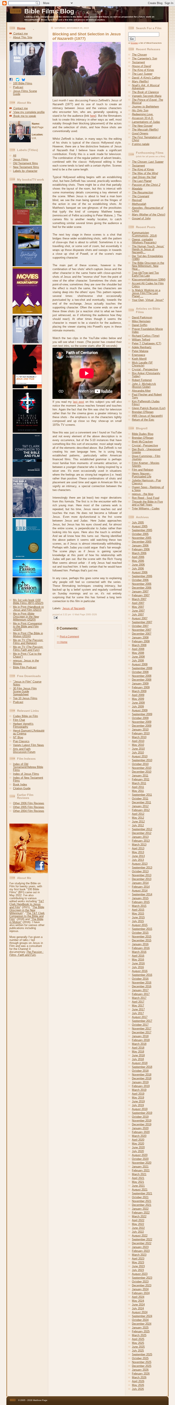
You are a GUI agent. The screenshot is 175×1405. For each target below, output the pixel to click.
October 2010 (140, 764)
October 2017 (140, 1024)
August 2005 (139, 526)
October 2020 (140, 1159)
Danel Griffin (139, 325)
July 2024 (138, 1308)
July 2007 (138, 614)
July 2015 (138, 921)
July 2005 (138, 522)
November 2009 (141, 721)
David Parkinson (142, 317)
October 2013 (140, 871)
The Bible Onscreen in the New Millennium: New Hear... (148, 265)
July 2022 (138, 1231)
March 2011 (139, 783)
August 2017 (139, 1017)
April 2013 (138, 848)
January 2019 (140, 1082)
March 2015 (139, 905)
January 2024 (140, 1289)
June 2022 (138, 1228)
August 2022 (139, 1235)
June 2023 (138, 1266)
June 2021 (138, 1185)
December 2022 (141, 1243)
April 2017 (138, 1001)
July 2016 (138, 967)
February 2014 (141, 886)
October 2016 (140, 978)
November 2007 (141, 629)
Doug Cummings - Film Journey (146, 457)
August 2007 (139, 618)
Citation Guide (22, 788)
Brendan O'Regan (142, 412)
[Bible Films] (27, 76)
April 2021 (138, 1178)
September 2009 (142, 714)
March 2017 (139, 997)
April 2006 (138, 557)
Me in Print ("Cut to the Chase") (27, 655)
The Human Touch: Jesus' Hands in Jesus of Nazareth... (148, 249)
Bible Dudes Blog (142, 434)
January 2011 (140, 775)
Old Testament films (25, 163)
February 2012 (141, 810)
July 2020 (138, 1151)
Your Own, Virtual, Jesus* (148, 300)
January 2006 (140, 545)
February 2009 (141, 687)
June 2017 (138, 1009)
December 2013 (141, 879)
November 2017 (141, 1028)
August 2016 (139, 971)
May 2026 (138, 1385)
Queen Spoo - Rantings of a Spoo (148, 489)
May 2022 (138, 1224)
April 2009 (138, 695)
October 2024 (140, 1320)
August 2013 (139, 863)
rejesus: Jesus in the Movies (26, 662)
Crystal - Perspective (145, 369)
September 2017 (142, 1020)
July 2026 (138, 1389)
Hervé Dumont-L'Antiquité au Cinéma (28, 732)
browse (134, 43)
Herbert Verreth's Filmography (23, 725)
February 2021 (141, 1170)
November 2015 (141, 936)
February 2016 (141, 948)
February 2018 (141, 1040)
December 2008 (141, 679)
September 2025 (142, 1354)
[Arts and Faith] (25, 265)
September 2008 (142, 668)
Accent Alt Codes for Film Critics (148, 285)
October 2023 (140, 1281)
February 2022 (141, 1212)
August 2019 (139, 1109)
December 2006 (141, 587)
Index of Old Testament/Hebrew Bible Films (28, 767)
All (14, 155)
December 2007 (141, 633)
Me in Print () (28, 608)
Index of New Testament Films (28, 779)
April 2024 (138, 1297)
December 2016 (141, 986)
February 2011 (140, 779)
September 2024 (142, 1316)
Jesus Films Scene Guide (25, 92)
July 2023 (138, 1270)
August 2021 (139, 1189)
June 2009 (138, 702)
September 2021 (142, 1193)
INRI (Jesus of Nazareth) (147, 415)
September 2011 (142, 794)
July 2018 (138, 1059)
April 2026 (138, 1381)
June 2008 (138, 656)
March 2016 (139, 951)
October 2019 (140, 1116)
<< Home (62, 642)
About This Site (22, 37)
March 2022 (139, 1216)
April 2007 (138, 603)
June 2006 (138, 564)
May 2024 (138, 1300)
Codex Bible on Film (25, 716)
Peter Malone (140, 351)
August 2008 (139, 664)
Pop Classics (21, 741)
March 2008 (139, 645)
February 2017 (141, 994)
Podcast (18, 87)
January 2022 (140, 1208)
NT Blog (18, 737)
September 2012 (142, 829)
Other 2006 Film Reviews (28, 803)
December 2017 (141, 1032)
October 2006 (140, 580)
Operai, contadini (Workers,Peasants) (144, 241)
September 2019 (142, 1113)
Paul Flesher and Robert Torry (147, 396)
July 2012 (138, 825)
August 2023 (139, 1274)
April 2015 (138, 909)
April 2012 (138, 813)
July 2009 (138, 706)
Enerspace (138, 355)
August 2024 (139, 1312)
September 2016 (142, 974)
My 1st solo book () (28, 601)
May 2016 (138, 959)
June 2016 (138, 963)
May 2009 (138, 698)
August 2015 (139, 925)
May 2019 (138, 1097)
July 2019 (138, 1105)
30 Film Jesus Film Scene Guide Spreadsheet (25, 691)
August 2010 (139, 756)
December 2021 (141, 1205)
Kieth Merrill (139, 358)
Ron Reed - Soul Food (145, 497)
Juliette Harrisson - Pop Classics (146, 482)
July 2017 (138, 1013)
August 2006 (139, 572)
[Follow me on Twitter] (17, 80)
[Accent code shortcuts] (33, 28)
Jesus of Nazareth (73, 608)
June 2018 (138, 1055)
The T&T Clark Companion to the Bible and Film (27, 916)
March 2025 (139, 1335)
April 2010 (138, 741)
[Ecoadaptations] (25, 223)
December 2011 (141, 802)
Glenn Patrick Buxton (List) (148, 408)
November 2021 (141, 1201)
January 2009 (140, 683)
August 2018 (139, 1063)
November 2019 (141, 1120)
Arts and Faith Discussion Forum (24, 750)
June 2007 (138, 610)
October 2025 (140, 1358)
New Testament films (26, 167)
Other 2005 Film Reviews (28, 807)
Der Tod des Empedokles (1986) (147, 258)
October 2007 (140, 626)
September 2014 (142, 894)
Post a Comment (69, 636)
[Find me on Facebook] (11, 80)
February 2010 (141, 733)
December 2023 (141, 1285)
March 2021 (139, 1174)
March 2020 (139, 1136)
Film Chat (19, 720)
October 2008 (140, 672)
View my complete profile (29, 112)
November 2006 (141, 583)
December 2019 (141, 1124)
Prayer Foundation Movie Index (147, 330)
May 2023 (138, 1262)
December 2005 (141, 541)
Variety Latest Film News (28, 745)
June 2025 (138, 1346)
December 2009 (141, 725)
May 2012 (138, 817)
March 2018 (139, 1043)
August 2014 (139, 890)
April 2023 (138, 1258)
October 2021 (140, 1197)
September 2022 (142, 1239)
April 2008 (138, 649)
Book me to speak (24, 116)
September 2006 (142, 576)
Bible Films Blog (49, 11)
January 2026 (140, 1369)
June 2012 (138, 821)
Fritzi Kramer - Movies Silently (145, 464)
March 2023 (139, 1254)
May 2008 (138, 652)
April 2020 (138, 1139)
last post (78, 401)
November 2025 (141, 1362)
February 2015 (141, 902)
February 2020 (141, 1132)
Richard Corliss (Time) (145, 335)
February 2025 (141, 1331)
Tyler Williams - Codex (146, 508)
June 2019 (138, 1101)
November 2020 (141, 1162)
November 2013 (141, 875)
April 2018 (138, 1047)
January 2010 (140, 729)
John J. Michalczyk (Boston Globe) (144, 385)
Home (21, 28)
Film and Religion (142, 469)
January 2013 (140, 836)
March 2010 (139, 737)
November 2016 (141, 982)
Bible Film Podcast (24, 667)
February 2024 (141, 1293)
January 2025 (140, 1327)
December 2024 (141, 1323)
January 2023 (140, 1247)
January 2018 (140, 1036)
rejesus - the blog (142, 494)
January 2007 (140, 591)
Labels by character (25, 171)
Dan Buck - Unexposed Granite (146, 451)
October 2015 (140, 932)
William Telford (141, 339)
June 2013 (138, 856)
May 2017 (138, 1005)
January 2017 (140, 990)
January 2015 (140, 898)
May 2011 (138, 790)
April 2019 (138, 1093)
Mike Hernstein (141, 321)
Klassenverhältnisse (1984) (148, 279)
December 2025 (141, 1366)
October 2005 (140, 534)
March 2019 (139, 1089)
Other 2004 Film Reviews (28, 811)
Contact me (20, 33)
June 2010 (138, 748)
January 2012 (140, 806)
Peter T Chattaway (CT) (146, 343)
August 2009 (139, 710)
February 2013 (141, 840)
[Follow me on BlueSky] (23, 80)
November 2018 (141, 1074)
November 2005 (141, 537)
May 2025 (138, 1343)
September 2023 (142, 1277)
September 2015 (142, 928)
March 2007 (139, 599)
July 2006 (138, 568)
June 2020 (138, 1147)
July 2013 (138, 859)
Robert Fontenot (142, 380)
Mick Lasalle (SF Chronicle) (142, 364)
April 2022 (138, 1220)
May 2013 (138, 852)
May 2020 (138, 1143)
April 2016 (138, 955)
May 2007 (138, 606)
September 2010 (142, 760)
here (92, 115)
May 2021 (138, 1182)
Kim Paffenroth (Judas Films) (146, 403)
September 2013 (142, 867)
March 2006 (139, 553)
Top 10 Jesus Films (25, 698)
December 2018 (141, 1078)
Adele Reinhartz (142, 347)
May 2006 (138, 560)
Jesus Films (20, 159)
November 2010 (141, 767)
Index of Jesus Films (26, 773)
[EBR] (25, 558)
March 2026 (139, 1377)
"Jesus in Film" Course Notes (27, 683)
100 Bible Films (22, 83)
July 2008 (138, 660)
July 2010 (138, 752)
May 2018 (138, 1051)
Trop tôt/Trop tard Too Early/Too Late (145, 274)
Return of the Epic (143, 419)
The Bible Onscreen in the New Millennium (26, 910)
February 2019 (141, 1086)
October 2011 (140, 798)
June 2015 (138, 917)
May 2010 (138, 744)
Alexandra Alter (141, 390)
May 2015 (138, 913)
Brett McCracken (142, 441)
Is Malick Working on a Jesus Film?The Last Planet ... (146, 293)
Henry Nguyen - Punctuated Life (141, 475)
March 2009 (139, 691)
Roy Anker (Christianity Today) (146, 375)
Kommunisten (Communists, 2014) (144, 234)
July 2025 (138, 1350)
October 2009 (140, 718)
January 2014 (140, 882)
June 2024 (138, 1304)
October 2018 (140, 1070)
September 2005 (142, 530)
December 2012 (141, 833)
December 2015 (141, 940)
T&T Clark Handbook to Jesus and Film (26, 904)
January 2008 (140, 637)
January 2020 (140, 1128)
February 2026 (141, 1373)
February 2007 (141, 595)
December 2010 (141, 771)
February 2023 (141, 1251)
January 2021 (140, 1166)
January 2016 (140, 944)
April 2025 (138, 1339)
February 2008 (141, 641)
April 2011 (138, 787)
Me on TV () (28, 642)
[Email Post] (55, 617)
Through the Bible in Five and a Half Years (147, 503)
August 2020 (139, 1155)
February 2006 (141, 549)
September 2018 (142, 1066)
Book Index (20, 784)
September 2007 (142, 622)
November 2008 (141, 675)
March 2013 (139, 844)
